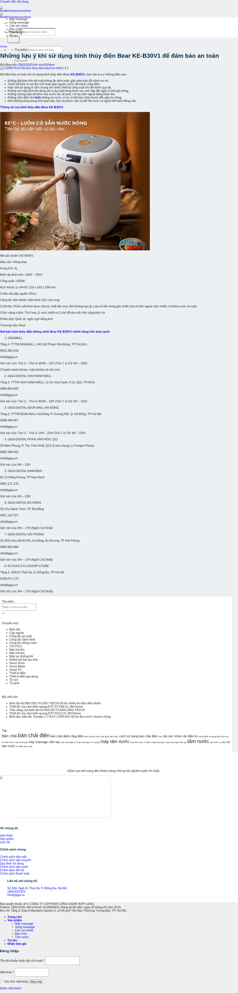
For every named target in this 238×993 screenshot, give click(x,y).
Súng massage (19, 22)
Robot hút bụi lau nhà (23, 659)
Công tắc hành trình (22, 639)
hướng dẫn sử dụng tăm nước (212, 736)
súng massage (158, 742)
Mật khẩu (7, 972)
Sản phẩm (14, 920)
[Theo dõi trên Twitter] (7, 820)
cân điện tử (190, 736)
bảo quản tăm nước (109, 736)
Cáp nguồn (16, 632)
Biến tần (14, 629)
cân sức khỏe (171, 736)
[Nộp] (13, 39)
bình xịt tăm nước (92, 736)
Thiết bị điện (17, 673)
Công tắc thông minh (23, 642)
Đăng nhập (36, 981)
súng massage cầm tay (175, 742)
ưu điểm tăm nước (24, 746)
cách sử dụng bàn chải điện (138, 736)
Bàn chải (15, 29)
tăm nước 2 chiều (218, 742)
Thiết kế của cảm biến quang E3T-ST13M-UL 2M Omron (46, 706)
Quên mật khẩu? (11, 988)
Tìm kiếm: (21, 49)
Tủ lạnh (14, 683)
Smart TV (15, 669)
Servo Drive (17, 663)
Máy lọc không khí (21, 656)
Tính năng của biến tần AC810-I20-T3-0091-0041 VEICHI (47, 710)
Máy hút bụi (17, 653)
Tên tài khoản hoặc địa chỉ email (22, 960)
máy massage (21, 742)
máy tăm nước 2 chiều (140, 742)
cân (160, 736)
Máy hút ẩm (17, 649)
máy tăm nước (114, 741)
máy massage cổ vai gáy (88, 742)
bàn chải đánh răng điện (66, 736)
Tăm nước (16, 32)
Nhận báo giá (16, 943)
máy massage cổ (68, 742)
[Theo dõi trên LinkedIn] (10, 820)
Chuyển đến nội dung (14, 1)
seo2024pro (47, 64)
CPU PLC (15, 646)
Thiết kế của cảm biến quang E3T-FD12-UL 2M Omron (45, 713)
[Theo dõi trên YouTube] (13, 820)
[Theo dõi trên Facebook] (1, 820)
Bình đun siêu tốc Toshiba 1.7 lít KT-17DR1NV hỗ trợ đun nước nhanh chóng (60, 716)
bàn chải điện (34, 735)
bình (38, 97)
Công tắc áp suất (20, 636)
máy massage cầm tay (44, 742)
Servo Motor (17, 666)
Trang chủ (14, 916)
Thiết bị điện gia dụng (23, 676)
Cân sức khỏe (18, 25)
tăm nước (198, 741)
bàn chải (9, 736)
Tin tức (13, 35)
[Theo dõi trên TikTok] (4, 820)
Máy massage (18, 19)
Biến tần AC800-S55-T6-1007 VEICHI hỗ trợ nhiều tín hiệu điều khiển (55, 703)
